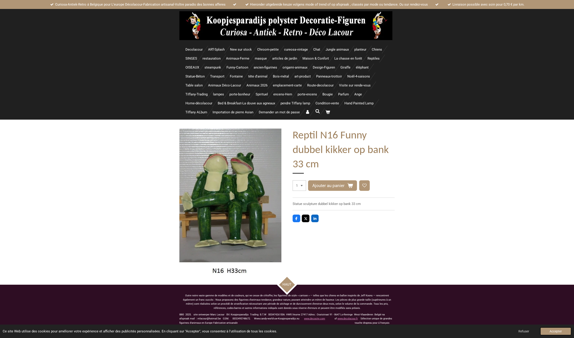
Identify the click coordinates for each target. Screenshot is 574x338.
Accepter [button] (556, 331)
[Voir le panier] (328, 112)
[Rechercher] (318, 111)
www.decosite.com (314, 318)
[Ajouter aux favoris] (364, 185)
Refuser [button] (523, 331)
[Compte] (307, 112)
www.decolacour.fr (347, 318)
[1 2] (299, 185)
